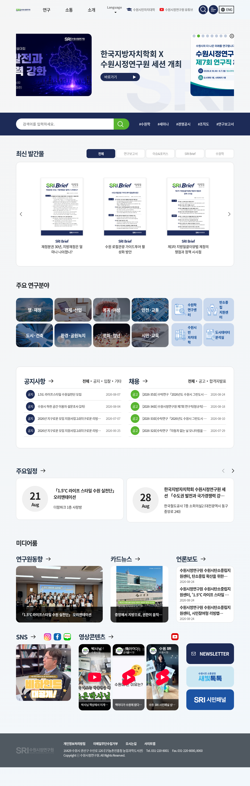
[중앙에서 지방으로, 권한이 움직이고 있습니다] (139, 594)
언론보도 (186, 559)
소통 (69, 9)
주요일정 (26, 471)
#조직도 (203, 124)
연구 (46, 9)
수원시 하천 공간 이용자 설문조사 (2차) (61, 406)
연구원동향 (29, 559)
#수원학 (144, 124)
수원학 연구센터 (192, 309)
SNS (21, 637)
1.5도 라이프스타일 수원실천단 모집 (59, 394)
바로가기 (160, 77)
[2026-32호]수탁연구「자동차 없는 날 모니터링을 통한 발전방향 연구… (174, 430)
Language (114, 7)
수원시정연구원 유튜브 (179, 9)
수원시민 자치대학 (192, 335)
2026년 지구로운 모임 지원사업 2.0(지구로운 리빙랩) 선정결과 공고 (69, 418)
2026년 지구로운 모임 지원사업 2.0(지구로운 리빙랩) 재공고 (69, 430)
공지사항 (34, 381)
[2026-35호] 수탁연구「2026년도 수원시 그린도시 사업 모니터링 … (174, 394)
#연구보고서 (225, 124)
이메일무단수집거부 (105, 743)
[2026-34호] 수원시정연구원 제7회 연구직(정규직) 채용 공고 (174, 406)
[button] (194, 35)
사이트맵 (149, 743)
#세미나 (163, 124)
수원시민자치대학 (144, 9)
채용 (134, 381)
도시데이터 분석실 (222, 335)
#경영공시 (183, 124)
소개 (91, 9)
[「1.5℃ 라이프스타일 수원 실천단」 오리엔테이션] (59, 598)
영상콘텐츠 (92, 637)
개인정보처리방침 (74, 743)
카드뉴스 (121, 559)
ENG (229, 9)
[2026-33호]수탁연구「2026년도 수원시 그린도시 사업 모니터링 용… (174, 418)
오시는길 (131, 743)
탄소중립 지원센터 (223, 310)
